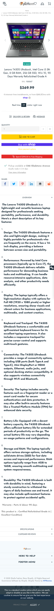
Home (27, 11)
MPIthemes (47, 580)
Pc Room (27, 549)
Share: (4, 179)
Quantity (5, 125)
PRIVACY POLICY (20, 604)
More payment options (27, 149)
